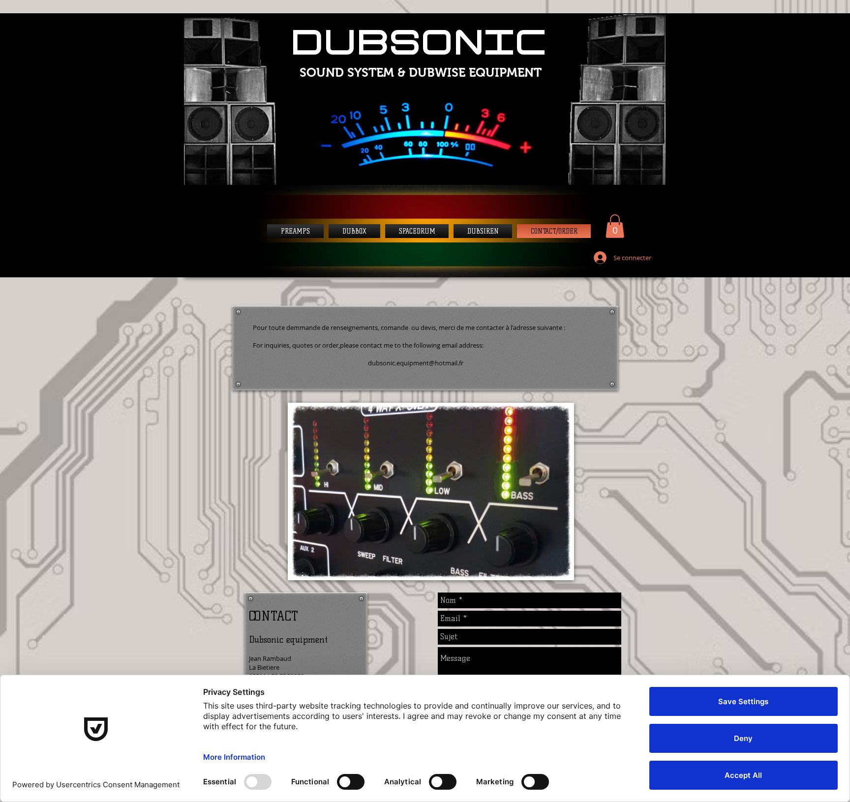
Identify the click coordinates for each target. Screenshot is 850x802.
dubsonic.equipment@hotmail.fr (415, 362)
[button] (615, 226)
